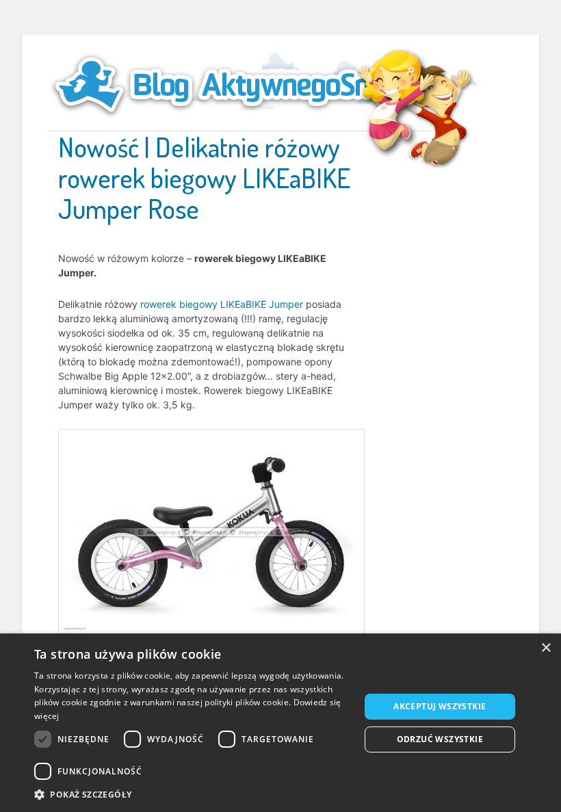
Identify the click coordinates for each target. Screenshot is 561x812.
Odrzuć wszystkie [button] (440, 739)
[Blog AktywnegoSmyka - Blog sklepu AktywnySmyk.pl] (239, 85)
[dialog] (280, 722)
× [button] (545, 648)
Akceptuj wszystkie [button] (439, 706)
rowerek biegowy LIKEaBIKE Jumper (221, 304)
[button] (192, 794)
